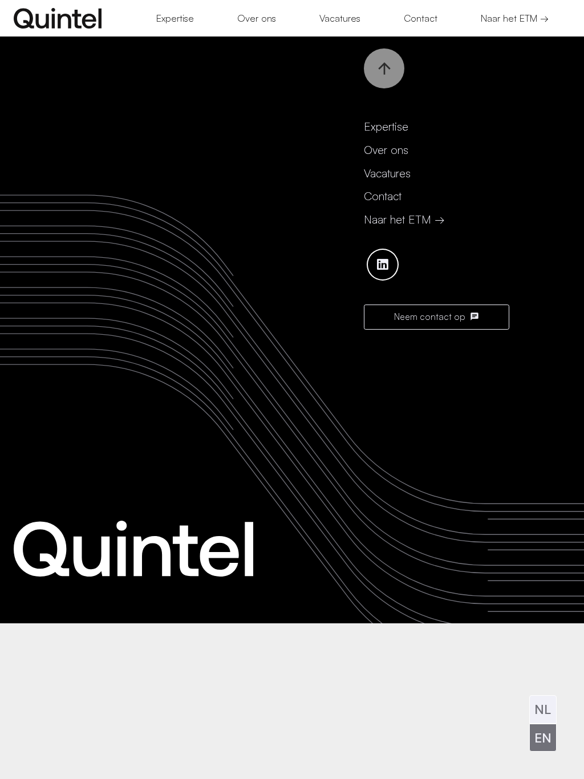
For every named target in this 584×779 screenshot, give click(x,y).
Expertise (386, 126)
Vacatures (387, 173)
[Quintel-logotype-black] (58, 18)
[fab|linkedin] (383, 264)
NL (542, 709)
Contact (383, 196)
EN (542, 737)
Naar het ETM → (404, 219)
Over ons (386, 150)
